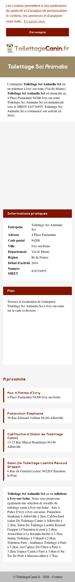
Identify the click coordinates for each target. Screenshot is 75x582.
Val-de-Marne (55, 88)
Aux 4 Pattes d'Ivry (23, 393)
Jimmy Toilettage (18, 538)
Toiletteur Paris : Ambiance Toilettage (32, 542)
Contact (57, 576)
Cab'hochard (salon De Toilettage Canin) (35, 518)
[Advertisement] (37, 165)
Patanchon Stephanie (25, 413)
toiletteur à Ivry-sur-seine (27, 88)
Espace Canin (26, 551)
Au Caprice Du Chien (34, 547)
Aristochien (14, 533)
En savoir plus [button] (34, 21)
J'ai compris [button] (37, 32)
